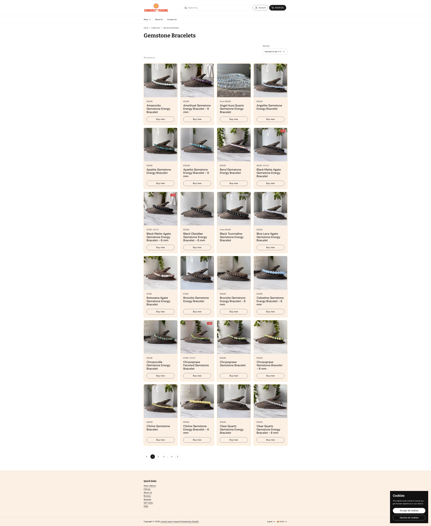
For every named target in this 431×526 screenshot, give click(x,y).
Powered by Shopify (190, 521)
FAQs (146, 506)
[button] (277, 8)
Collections (155, 28)
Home (146, 28)
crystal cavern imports (170, 521)
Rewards (147, 499)
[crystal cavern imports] (156, 7)
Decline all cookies (409, 517)
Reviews (147, 496)
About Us (148, 492)
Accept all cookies (409, 510)
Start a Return (150, 485)
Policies (147, 489)
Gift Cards (148, 503)
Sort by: (266, 46)
